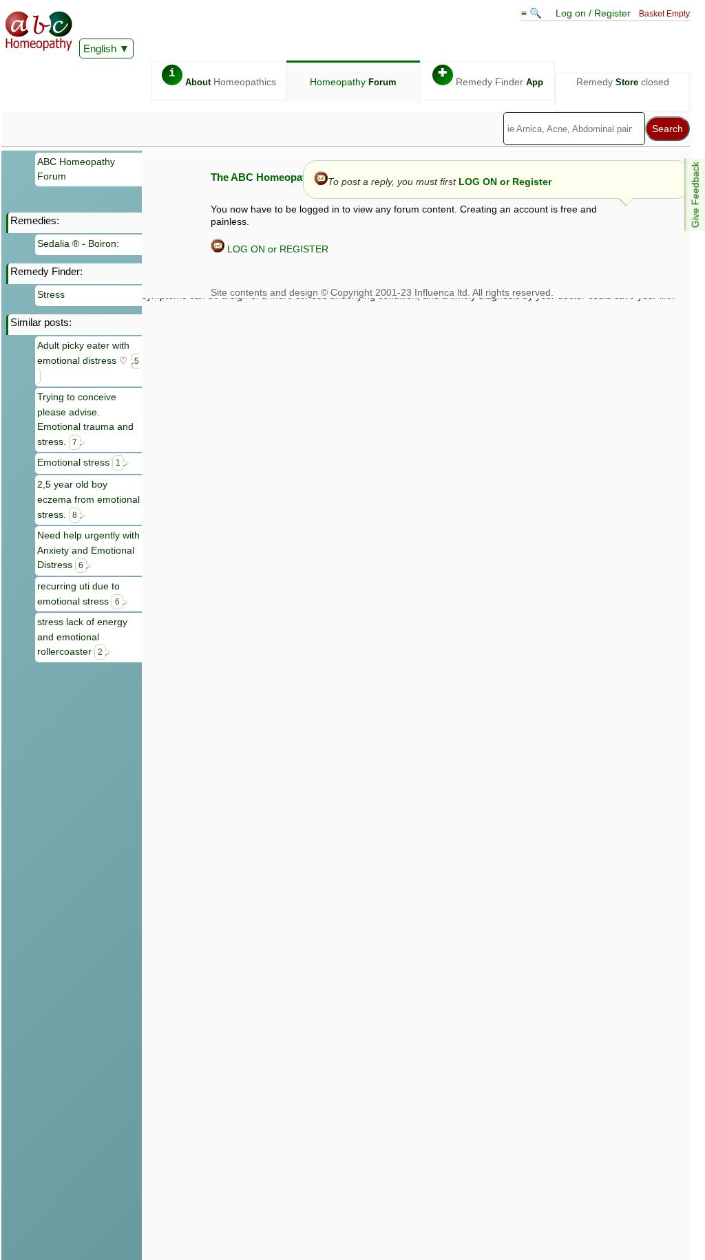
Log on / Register (593, 13)
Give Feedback (695, 195)
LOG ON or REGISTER (276, 248)
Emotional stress (78, 462)
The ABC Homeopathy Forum (281, 177)
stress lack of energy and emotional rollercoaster (82, 636)
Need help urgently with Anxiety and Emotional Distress (88, 550)
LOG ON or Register (505, 181)
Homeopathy (353, 81)
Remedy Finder (490, 77)
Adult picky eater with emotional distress (88, 353)
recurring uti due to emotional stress (78, 593)
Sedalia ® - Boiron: (78, 243)
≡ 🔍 (533, 13)
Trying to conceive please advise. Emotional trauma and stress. (85, 419)
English (99, 48)
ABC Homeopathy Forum (76, 169)
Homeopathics (222, 77)
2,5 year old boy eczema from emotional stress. (88, 499)
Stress (51, 294)
